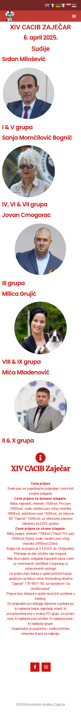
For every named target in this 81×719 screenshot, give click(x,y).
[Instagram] (46, 667)
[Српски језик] (74, 5)
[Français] (52, 5)
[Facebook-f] (34, 667)
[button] (74, 16)
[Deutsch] (58, 5)
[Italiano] (63, 5)
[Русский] (69, 5)
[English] (47, 5)
